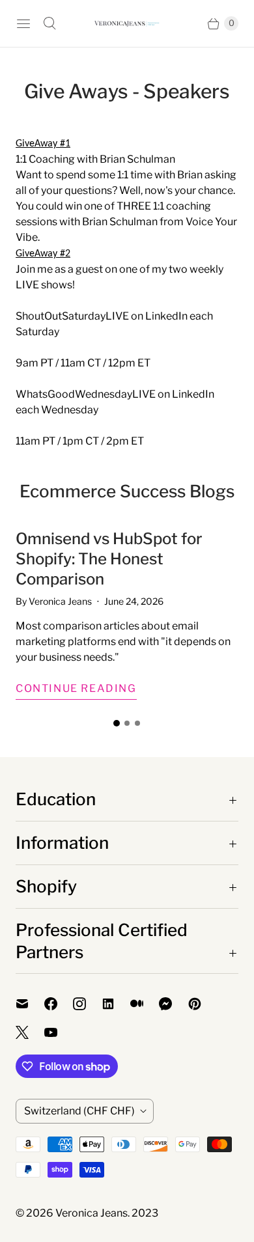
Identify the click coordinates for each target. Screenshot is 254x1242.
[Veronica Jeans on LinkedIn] (116, 1003)
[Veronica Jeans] (127, 24)
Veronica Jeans (91, 1213)
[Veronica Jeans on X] (30, 1032)
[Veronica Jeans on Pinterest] (202, 1003)
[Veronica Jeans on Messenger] (173, 1003)
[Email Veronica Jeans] (30, 1003)
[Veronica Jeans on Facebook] (58, 1003)
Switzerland (79, 1111)
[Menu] (23, 23)
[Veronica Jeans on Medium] (144, 1003)
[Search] (49, 23)
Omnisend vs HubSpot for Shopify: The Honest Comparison (109, 558)
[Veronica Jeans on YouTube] (58, 1032)
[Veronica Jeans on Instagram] (87, 1003)
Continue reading (76, 688)
